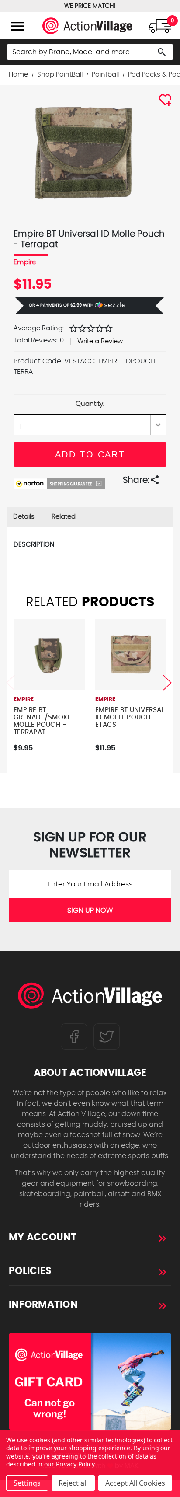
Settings (27, 1483)
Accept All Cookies (135, 1483)
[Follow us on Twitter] (106, 1036)
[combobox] (90, 52)
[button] (89, 305)
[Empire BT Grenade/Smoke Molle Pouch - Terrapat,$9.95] (49, 654)
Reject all (73, 1483)
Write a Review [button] (100, 341)
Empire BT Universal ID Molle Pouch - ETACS (130, 717)
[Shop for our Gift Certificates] (90, 1382)
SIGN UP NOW (90, 910)
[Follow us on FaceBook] (74, 1036)
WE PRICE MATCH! (90, 6)
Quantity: (90, 404)
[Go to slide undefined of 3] (10, 683)
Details (24, 516)
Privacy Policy (75, 1464)
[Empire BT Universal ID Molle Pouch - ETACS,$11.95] (131, 654)
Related (64, 516)
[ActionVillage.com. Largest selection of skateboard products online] (90, 998)
